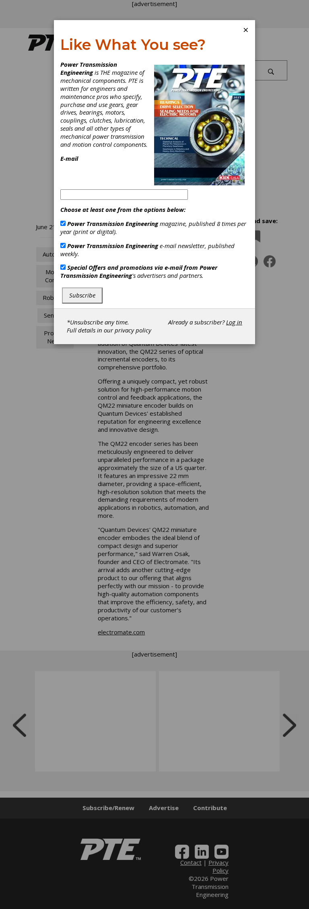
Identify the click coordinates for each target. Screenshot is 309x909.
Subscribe (82, 295)
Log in (234, 322)
